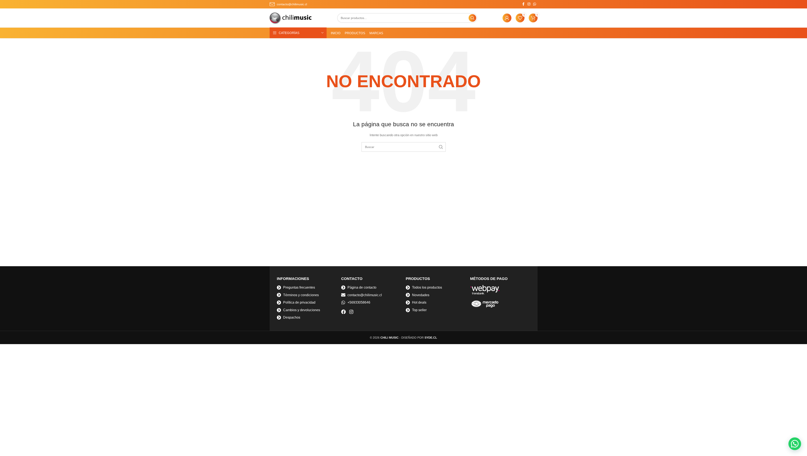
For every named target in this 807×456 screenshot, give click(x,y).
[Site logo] (291, 17)
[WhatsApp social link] (534, 4)
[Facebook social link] (523, 4)
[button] (794, 443)
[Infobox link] (288, 4)
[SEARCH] (472, 18)
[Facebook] (343, 311)
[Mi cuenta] (507, 18)
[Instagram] (351, 311)
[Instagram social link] (529, 4)
